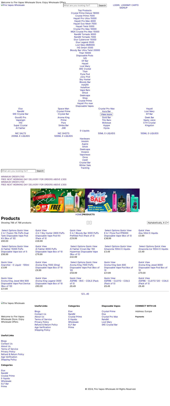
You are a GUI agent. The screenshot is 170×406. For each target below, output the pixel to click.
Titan (85, 71)
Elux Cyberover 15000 (85, 39)
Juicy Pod (85, 76)
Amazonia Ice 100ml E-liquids (153, 249)
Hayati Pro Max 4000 (85, 21)
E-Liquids (85, 130)
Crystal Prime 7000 (85, 15)
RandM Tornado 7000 (85, 37)
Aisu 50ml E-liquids (148, 233)
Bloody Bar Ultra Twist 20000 (85, 50)
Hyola (106, 128)
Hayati (85, 63)
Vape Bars (85, 90)
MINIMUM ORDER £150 (12, 176)
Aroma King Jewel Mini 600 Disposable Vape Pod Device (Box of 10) (15, 283)
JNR (63, 128)
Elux (20, 108)
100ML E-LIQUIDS (149, 133)
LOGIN (124, 5)
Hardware (85, 138)
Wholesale (73, 322)
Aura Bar (106, 111)
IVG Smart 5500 (85, 47)
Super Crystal (20, 125)
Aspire (85, 144)
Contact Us (40, 314)
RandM (20, 111)
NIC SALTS (20, 133)
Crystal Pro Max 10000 (85, 29)
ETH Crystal (149, 122)
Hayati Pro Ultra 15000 (85, 18)
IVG (85, 58)
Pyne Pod (85, 74)
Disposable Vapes (85, 106)
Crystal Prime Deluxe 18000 (85, 13)
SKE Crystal (85, 68)
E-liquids (72, 319)
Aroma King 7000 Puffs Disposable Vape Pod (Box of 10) (84, 268)
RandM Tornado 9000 (85, 34)
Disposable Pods (85, 55)
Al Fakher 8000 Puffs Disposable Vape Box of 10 (49, 250)
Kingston (149, 125)
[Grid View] (88, 222)
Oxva (85, 157)
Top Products (85, 10)
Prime (63, 120)
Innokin (85, 141)
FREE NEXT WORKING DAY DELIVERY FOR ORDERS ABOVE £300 (33, 179)
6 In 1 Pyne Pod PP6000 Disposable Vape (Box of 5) (118, 234)
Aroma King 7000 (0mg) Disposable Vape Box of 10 (49, 266)
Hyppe (106, 125)
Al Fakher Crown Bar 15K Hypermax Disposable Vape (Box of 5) (84, 252)
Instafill (85, 84)
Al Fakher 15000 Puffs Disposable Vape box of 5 (14, 250)
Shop (85, 98)
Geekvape (85, 95)
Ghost (85, 92)
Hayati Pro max (85, 103)
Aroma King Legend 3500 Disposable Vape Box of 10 (49, 282)
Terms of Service (43, 319)
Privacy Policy (42, 322)
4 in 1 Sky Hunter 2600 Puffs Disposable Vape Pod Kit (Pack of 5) (49, 236)
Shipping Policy (42, 330)
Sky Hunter (85, 79)
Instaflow (85, 87)
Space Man (63, 108)
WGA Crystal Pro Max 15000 (85, 31)
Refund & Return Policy (46, 324)
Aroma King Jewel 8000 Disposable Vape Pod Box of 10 (153, 268)
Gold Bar (106, 117)
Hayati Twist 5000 (85, 26)
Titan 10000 (85, 53)
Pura (63, 122)
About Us (39, 316)
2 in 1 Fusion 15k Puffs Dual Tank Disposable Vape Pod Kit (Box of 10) (15, 236)
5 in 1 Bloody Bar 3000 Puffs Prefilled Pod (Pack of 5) (84, 234)
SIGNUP (124, 7)
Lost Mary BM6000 (85, 45)
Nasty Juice (149, 120)
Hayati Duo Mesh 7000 (85, 23)
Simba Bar (63, 125)
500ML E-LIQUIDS (63, 136)
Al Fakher (20, 128)
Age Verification (43, 327)
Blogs (37, 311)
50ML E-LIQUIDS (106, 133)
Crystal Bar (63, 114)
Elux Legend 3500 (85, 42)
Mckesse (106, 122)
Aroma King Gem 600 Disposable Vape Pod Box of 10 (118, 268)
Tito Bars (106, 120)
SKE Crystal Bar (20, 114)
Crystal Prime (85, 100)
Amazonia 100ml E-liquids (117, 249)
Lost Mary (85, 66)
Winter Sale (85, 165)
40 (87, 293)
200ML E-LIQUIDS (20, 136)
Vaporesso (85, 154)
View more (106, 114)
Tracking (85, 167)
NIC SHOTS (63, 133)
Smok (85, 146)
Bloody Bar (85, 82)
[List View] (91, 222)
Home (78, 214)
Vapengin (20, 120)
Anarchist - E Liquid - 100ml (15, 265)
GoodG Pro (20, 117)
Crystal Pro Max (106, 108)
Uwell (85, 160)
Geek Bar (149, 117)
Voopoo (85, 152)
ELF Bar (72, 324)
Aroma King (63, 117)
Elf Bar (85, 60)
